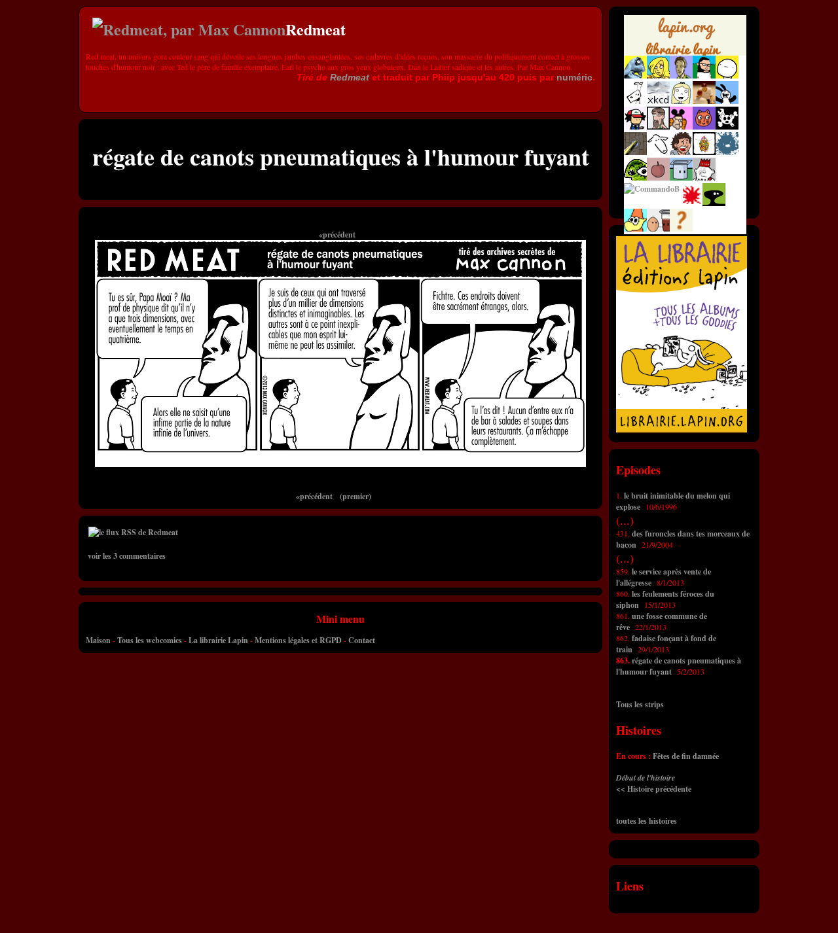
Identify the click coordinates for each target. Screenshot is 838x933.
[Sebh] (704, 75)
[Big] (704, 101)
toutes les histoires (646, 820)
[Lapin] (635, 75)
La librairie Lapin (218, 640)
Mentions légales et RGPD (298, 640)
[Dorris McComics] (704, 126)
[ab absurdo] (727, 75)
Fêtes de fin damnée (686, 756)
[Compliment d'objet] (658, 177)
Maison (98, 640)
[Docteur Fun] (681, 126)
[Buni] (727, 101)
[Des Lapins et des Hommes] (704, 177)
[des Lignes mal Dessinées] (681, 101)
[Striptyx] (681, 152)
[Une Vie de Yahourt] (681, 177)
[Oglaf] (658, 75)
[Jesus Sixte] (658, 126)
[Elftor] (635, 228)
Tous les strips (640, 704)
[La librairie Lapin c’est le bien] (681, 429)
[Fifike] (635, 101)
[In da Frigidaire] (658, 228)
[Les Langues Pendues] (635, 177)
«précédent (337, 234)
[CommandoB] (652, 188)
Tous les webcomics (149, 640)
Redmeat (349, 77)
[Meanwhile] (727, 152)
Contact (361, 640)
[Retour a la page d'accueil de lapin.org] (685, 39)
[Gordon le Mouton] (658, 152)
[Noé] (635, 152)
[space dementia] (727, 126)
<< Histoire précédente (653, 788)
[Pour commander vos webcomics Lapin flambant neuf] (685, 53)
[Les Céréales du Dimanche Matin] (681, 75)
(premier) (355, 496)
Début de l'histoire (645, 777)
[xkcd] (658, 101)
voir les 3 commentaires (127, 555)
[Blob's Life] (713, 203)
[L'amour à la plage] (704, 152)
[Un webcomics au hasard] (681, 228)
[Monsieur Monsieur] (691, 203)
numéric (574, 77)
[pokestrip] (635, 126)
